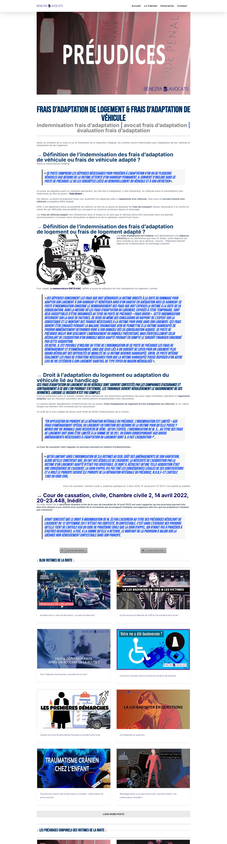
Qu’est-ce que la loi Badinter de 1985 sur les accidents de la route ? (149, 615)
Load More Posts (113, 814)
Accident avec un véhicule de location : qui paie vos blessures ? (68, 615)
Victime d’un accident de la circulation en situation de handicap (148, 675)
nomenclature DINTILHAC (67, 288)
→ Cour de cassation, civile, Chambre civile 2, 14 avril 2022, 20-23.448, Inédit (113, 498)
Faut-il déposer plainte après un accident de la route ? (64, 674)
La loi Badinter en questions (132, 735)
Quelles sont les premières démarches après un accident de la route (70, 735)
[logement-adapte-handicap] (73, 235)
